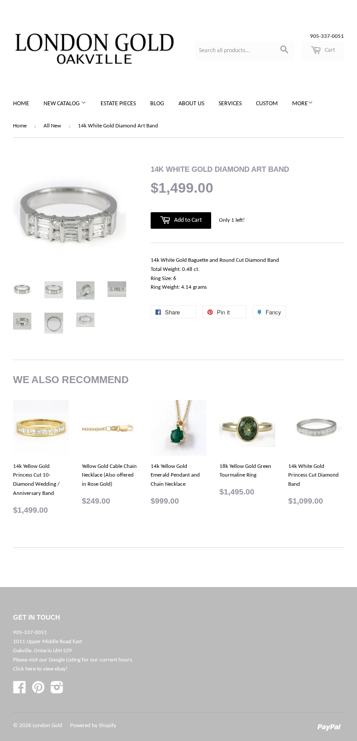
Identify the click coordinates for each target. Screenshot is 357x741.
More (300, 103)
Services (230, 103)
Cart (329, 50)
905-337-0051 (327, 36)
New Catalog (62, 103)
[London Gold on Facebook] (19, 691)
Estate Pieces (118, 103)
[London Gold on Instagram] (57, 691)
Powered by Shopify (93, 725)
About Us (191, 103)
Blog (157, 103)
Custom (267, 103)
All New (52, 126)
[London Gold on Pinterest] (38, 691)
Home (21, 103)
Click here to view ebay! (40, 669)
